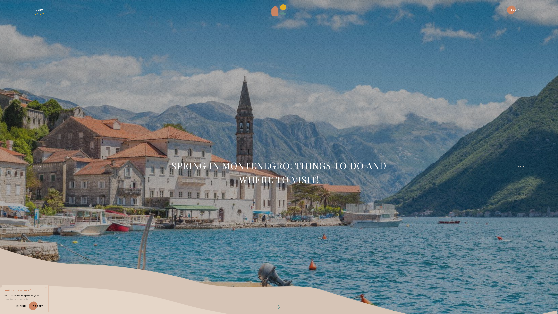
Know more (21, 306)
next (521, 166)
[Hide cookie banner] (46, 287)
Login (515, 9)
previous (39, 166)
